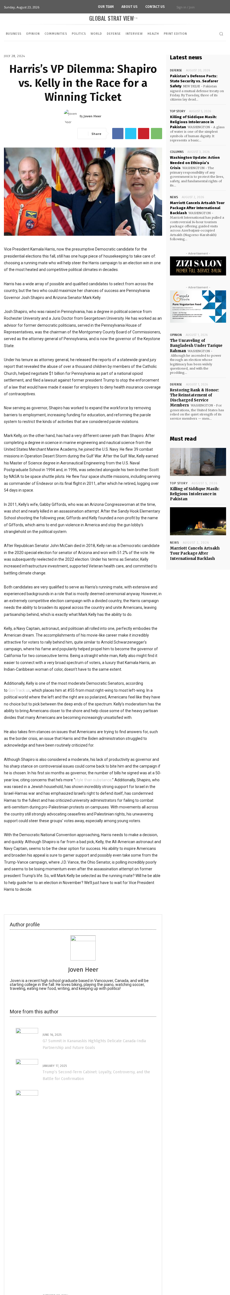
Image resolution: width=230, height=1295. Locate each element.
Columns (176, 151)
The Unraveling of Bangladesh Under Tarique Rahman (196, 345)
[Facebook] (117, 133)
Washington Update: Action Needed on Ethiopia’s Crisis (195, 162)
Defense (176, 70)
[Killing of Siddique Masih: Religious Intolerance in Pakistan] (198, 462)
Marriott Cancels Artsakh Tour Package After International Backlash (197, 208)
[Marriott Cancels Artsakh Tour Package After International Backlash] (198, 521)
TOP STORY (177, 111)
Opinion (176, 334)
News (174, 197)
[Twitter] (130, 133)
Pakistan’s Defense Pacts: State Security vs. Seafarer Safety (194, 81)
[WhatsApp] (156, 133)
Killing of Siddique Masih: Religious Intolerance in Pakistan (193, 122)
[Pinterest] (143, 133)
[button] (221, 33)
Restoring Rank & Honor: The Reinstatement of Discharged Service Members (194, 398)
